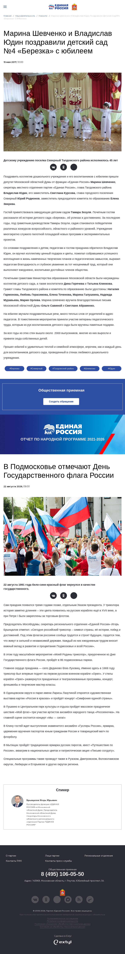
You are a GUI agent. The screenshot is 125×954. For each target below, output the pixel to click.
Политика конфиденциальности (62, 921)
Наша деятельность (25, 16)
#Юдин (111, 368)
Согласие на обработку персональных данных (62, 926)
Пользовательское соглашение (62, 918)
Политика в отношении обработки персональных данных (63, 924)
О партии (11, 855)
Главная (8, 16)
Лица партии (52, 855)
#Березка (14, 368)
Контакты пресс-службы (58, 861)
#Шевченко (89, 368)
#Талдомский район (63, 368)
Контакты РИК (14, 861)
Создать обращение (61, 401)
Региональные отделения (98, 855)
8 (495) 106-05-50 (62, 874)
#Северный (36, 368)
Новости (43, 16)
